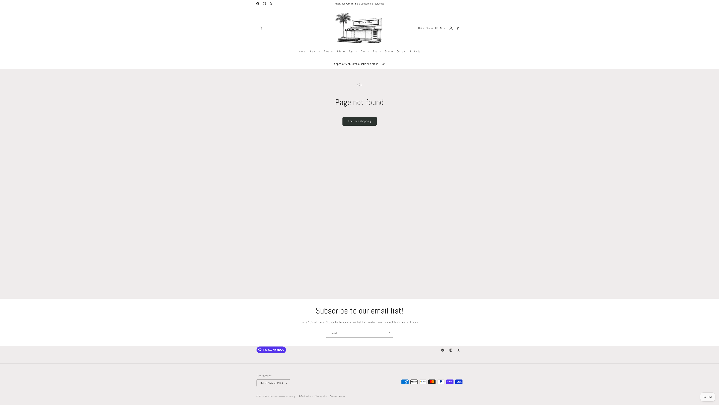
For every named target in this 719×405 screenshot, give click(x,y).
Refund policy (305, 396)
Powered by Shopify (286, 396)
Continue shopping (359, 121)
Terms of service (337, 396)
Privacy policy (321, 396)
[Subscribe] (389, 333)
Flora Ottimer (271, 396)
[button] (261, 28)
